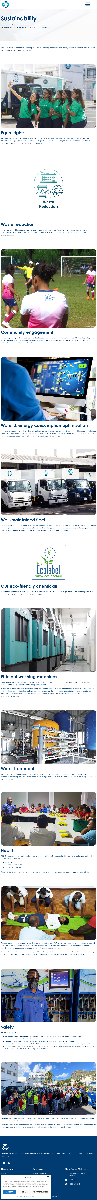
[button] (48, 1177)
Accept (9, 1192)
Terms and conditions (29, 1196)
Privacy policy (19, 1196)
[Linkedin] (9, 1162)
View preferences (40, 1192)
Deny (24, 1192)
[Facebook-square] (4, 1162)
